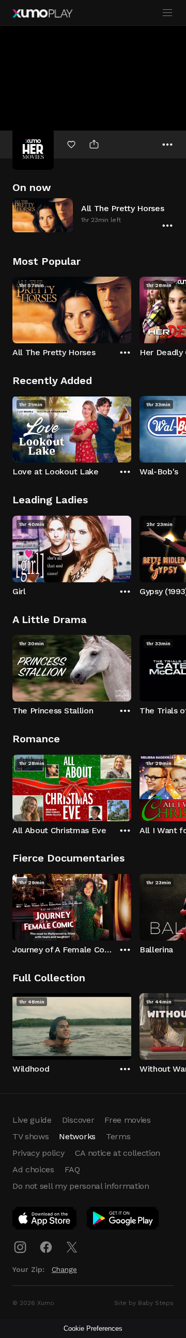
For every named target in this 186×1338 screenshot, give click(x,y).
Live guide (32, 1120)
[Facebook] (46, 1247)
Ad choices (33, 1169)
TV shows (30, 1136)
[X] (72, 1247)
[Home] (42, 13)
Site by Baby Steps (144, 1303)
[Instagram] (20, 1247)
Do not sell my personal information (80, 1186)
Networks (77, 1136)
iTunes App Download (44, 1220)
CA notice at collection (118, 1153)
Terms (118, 1136)
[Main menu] (167, 13)
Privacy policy (38, 1153)
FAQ (72, 1169)
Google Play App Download (123, 1220)
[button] (93, 215)
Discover (78, 1120)
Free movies (127, 1120)
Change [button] (64, 1269)
